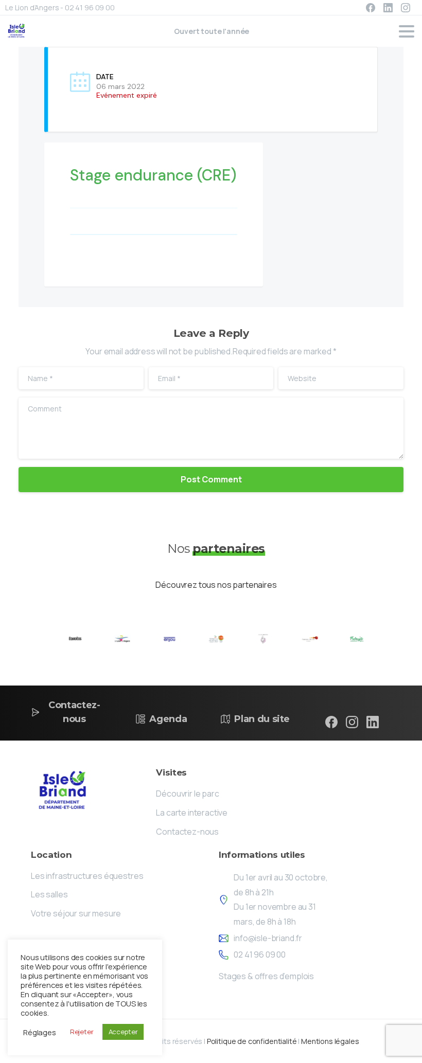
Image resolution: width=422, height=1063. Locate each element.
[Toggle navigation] (406, 31)
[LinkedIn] (388, 7)
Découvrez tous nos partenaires (215, 584)
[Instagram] (405, 7)
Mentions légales (330, 1041)
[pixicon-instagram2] (352, 722)
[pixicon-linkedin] (372, 722)
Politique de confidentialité (252, 1041)
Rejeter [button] (82, 1031)
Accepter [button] (123, 1031)
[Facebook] (370, 7)
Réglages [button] (39, 1032)
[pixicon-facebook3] (331, 722)
